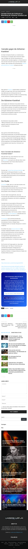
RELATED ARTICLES (5, 332)
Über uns (16, 543)
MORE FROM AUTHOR (16, 332)
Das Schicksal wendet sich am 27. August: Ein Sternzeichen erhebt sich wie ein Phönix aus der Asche (13, 442)
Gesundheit (6, 4)
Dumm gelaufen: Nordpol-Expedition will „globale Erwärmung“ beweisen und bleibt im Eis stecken (21, 325)
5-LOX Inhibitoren (13, 213)
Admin (3, 17)
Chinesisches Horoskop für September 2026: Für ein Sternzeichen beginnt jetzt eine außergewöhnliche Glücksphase (12, 490)
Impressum (6, 543)
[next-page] (4, 377)
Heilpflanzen (8, 11)
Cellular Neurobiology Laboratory (15, 170)
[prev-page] (2, 377)
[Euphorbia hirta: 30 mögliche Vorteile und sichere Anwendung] (4, 364)
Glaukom (10, 89)
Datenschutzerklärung (12, 542)
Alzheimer (7, 308)
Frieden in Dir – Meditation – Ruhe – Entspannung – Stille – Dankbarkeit (7, 325)
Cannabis (11, 308)
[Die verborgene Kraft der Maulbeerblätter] (4, 358)
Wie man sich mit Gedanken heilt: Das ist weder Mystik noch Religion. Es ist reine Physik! (17, 345)
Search (2, 417)
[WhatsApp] (11, 21)
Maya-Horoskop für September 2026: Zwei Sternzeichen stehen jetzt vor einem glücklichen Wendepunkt (13, 474)
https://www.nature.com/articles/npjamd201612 (12, 263)
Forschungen (4, 218)
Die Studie (3, 184)
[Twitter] (5, 21)
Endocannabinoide (15, 228)
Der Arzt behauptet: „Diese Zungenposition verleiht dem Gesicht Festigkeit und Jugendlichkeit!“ (13, 458)
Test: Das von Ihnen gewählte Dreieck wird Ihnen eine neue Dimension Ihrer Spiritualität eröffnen (13, 506)
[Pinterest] (8, 21)
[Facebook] (2, 21)
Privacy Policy (11, 545)
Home (2, 4)
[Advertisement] (14, 35)
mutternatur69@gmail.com (16, 532)
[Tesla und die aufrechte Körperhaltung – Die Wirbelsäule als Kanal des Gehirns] (4, 351)
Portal (3, 444)
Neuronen (5, 160)
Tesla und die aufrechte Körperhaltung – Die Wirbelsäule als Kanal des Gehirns (17, 351)
